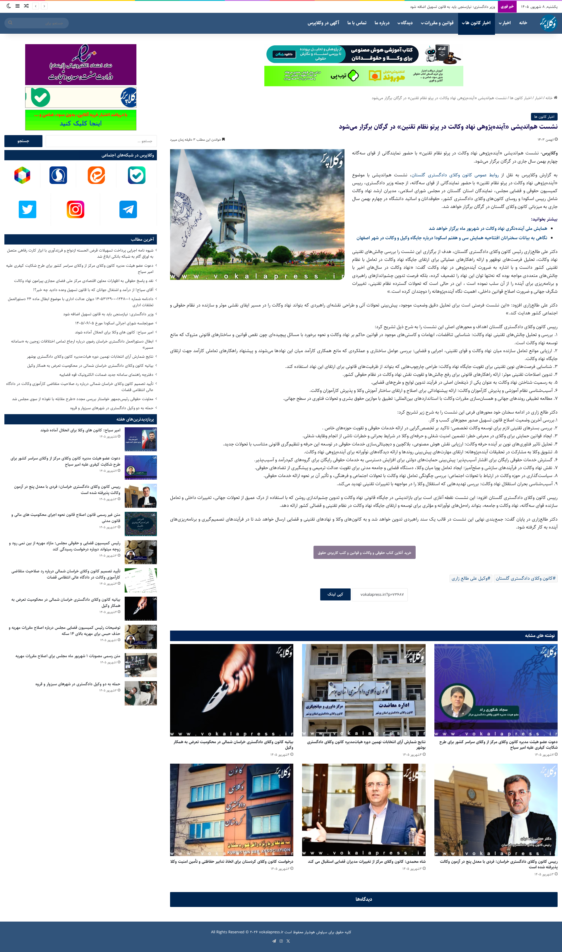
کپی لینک (335, 594)
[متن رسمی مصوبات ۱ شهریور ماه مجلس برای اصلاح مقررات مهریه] (141, 665)
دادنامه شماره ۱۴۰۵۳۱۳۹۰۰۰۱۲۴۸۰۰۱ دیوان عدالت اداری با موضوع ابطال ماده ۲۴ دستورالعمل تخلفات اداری (80, 302)
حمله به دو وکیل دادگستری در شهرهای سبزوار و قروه (111, 408)
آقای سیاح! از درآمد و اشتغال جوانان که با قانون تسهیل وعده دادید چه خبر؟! (93, 290)
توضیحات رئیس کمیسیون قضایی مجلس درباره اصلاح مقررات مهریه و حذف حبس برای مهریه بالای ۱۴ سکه (64, 630)
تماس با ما (356, 23)
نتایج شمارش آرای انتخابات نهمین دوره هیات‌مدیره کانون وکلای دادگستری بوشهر (366, 745)
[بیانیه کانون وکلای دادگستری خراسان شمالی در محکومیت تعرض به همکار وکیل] (231, 690)
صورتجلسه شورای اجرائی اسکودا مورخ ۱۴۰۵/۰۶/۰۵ (114, 323)
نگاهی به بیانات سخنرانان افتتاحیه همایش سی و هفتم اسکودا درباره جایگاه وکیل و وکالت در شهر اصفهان (452, 238)
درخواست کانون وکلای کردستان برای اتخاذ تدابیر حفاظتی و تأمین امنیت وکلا (231, 861)
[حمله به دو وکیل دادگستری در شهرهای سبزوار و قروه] (141, 693)
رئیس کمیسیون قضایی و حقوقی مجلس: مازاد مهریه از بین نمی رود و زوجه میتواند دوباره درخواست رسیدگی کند (64, 546)
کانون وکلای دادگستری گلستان (524, 578)
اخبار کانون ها (478, 23)
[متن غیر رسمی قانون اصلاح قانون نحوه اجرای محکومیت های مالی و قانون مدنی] (141, 524)
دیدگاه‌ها (364, 899)
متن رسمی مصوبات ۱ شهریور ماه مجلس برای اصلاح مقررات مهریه (68, 656)
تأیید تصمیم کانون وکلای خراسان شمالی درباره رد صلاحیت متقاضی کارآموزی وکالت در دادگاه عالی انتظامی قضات (79, 387)
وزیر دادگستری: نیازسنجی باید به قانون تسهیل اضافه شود (108, 314)
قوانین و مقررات (439, 23)
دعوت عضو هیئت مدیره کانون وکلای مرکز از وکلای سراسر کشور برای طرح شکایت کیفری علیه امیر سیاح (498, 745)
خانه (523, 23)
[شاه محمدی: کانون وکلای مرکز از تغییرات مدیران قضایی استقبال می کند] (363, 810)
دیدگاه (407, 23)
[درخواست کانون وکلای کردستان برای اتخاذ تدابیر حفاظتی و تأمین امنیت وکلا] (231, 810)
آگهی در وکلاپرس (323, 23)
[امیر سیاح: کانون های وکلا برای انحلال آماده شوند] (141, 439)
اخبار (506, 23)
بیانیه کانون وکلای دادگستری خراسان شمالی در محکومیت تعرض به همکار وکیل (233, 745)
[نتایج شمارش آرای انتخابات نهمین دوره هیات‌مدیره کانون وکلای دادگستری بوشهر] (363, 690)
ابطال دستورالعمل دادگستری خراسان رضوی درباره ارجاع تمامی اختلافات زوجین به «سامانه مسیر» (82, 344)
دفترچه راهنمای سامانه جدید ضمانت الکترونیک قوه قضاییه (106, 374)
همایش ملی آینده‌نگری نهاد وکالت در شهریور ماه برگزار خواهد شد (488, 228)
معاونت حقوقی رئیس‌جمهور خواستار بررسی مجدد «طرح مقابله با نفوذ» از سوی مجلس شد (82, 399)
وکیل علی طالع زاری (469, 578)
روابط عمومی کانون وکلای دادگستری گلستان (455, 175)
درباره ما (382, 23)
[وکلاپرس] (549, 23)
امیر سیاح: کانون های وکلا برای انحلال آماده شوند (458, 7)
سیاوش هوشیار (315, 932)
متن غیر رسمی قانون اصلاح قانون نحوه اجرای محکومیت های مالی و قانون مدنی (65, 518)
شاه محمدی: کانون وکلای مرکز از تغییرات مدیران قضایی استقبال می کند (367, 861)
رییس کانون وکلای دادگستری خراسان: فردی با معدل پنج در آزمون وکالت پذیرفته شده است (499, 864)
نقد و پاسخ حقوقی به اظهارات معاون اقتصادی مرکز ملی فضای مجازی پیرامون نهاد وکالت (83, 281)
